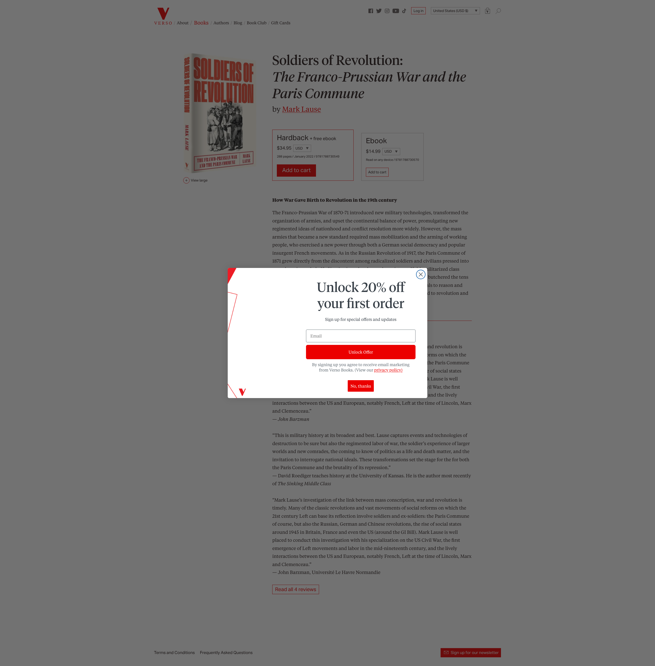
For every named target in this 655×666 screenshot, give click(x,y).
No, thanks (361, 386)
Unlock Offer (360, 352)
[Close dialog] (420, 274)
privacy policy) (388, 369)
